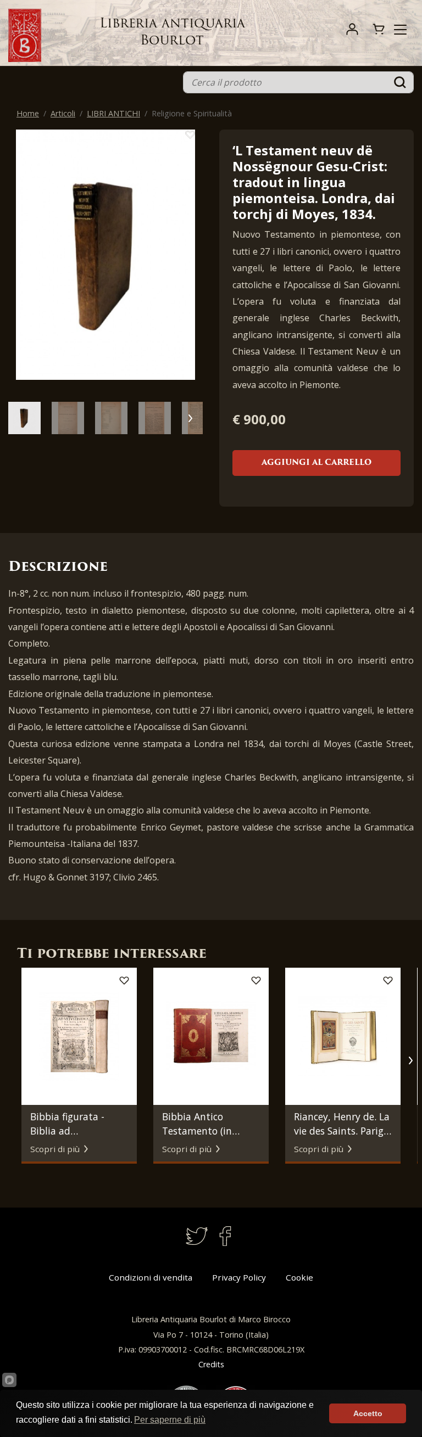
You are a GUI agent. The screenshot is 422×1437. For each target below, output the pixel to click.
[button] (189, 261)
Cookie (299, 1277)
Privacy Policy (239, 1277)
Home (27, 113)
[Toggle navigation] (400, 29)
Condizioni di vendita (150, 1277)
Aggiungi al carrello (316, 463)
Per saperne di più (170, 1419)
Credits (211, 1364)
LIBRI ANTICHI (113, 113)
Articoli (63, 113)
